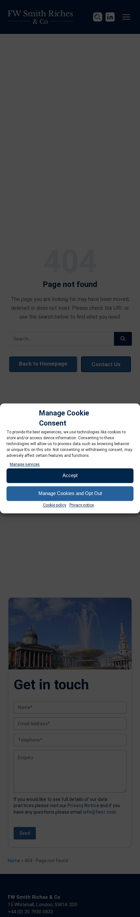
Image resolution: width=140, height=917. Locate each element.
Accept (70, 475)
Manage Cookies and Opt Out (70, 493)
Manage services (25, 464)
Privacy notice (81, 505)
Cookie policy (54, 505)
